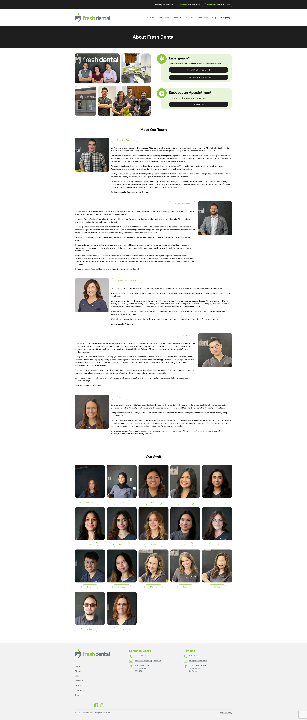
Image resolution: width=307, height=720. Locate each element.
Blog (214, 17)
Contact (189, 17)
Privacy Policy (226, 712)
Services (163, 17)
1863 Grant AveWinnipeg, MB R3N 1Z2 (142, 668)
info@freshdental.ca (198, 660)
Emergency (225, 17)
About (150, 17)
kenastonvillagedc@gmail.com (148, 660)
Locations (201, 17)
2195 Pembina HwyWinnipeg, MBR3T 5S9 (197, 668)
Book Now (199, 104)
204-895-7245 (218, 4)
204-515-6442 (190, 4)
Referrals (177, 17)
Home (77, 666)
